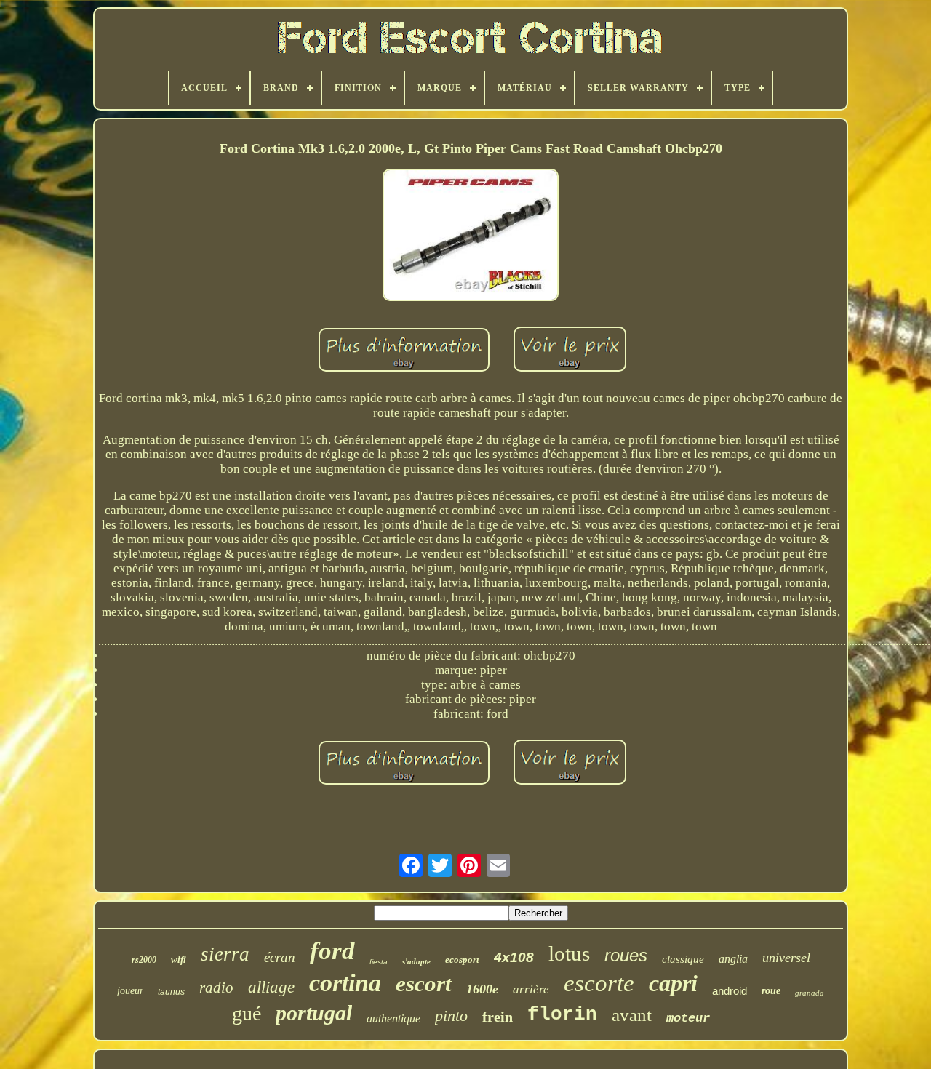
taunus (171, 992)
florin (562, 1014)
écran (279, 957)
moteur (688, 1018)
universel (786, 957)
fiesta (378, 962)
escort (424, 983)
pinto (451, 1015)
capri (673, 983)
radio (216, 987)
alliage (271, 987)
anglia (733, 959)
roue (771, 990)
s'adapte (416, 961)
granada (809, 992)
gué (246, 1013)
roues (625, 955)
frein (497, 1017)
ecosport (462, 959)
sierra (225, 954)
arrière (531, 989)
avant (632, 1015)
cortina (345, 982)
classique (683, 959)
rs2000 (144, 960)
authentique (393, 1018)
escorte (599, 983)
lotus (569, 953)
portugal (314, 1013)
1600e (482, 989)
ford (332, 951)
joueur (130, 990)
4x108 (514, 957)
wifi (178, 959)
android (729, 991)
